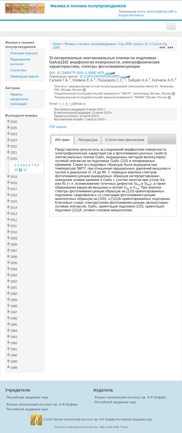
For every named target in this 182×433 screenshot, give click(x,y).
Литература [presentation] (87, 140)
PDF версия (57, 127)
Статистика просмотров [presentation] (124, 140)
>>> (170, 47)
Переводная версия (24, 76)
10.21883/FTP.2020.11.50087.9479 (81, 73)
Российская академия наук (27, 397)
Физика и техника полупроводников (88, 6)
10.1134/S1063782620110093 (99, 76)
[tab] (62, 139)
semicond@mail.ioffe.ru (161, 11)
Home (57, 44)
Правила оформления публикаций (19, 99)
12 (25, 170)
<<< (162, 47)
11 (20, 170)
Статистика (18, 70)
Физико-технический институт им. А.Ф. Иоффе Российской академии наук (102, 419)
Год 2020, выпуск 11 (133, 44)
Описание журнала (23, 53)
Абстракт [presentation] (62, 140)
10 (16, 170)
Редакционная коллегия (20, 62)
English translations (131, 15)
